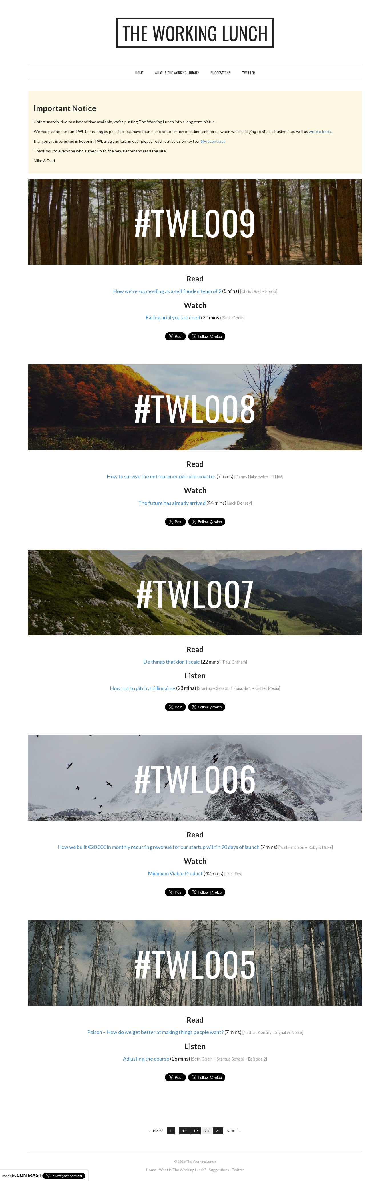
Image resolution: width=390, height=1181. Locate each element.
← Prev (155, 1130)
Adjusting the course (146, 1058)
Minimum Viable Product (175, 873)
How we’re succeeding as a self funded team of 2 (167, 291)
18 (184, 1130)
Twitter (248, 73)
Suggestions (220, 73)
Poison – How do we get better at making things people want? (155, 1032)
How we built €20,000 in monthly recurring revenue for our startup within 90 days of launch (158, 847)
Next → (234, 1130)
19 (195, 1130)
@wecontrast (213, 141)
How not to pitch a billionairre (142, 688)
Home (139, 73)
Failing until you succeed (173, 317)
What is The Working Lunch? (177, 73)
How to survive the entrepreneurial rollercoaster (161, 476)
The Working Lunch (195, 32)
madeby (9, 1175)
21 (218, 1130)
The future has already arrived (172, 502)
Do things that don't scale (171, 661)
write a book (320, 131)
